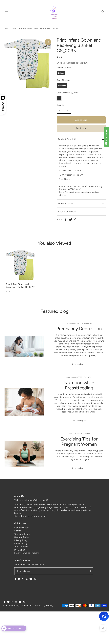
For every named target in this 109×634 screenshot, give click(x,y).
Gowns (13, 28)
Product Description (68, 139)
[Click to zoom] (48, 42)
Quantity (60, 105)
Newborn (62, 86)
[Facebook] (15, 579)
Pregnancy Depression (79, 328)
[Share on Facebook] (66, 219)
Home (6, 28)
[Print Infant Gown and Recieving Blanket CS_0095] (20, 265)
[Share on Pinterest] (75, 219)
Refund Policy (20, 543)
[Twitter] (19, 579)
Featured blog (54, 311)
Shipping (61, 63)
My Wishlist (19, 550)
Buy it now (81, 128)
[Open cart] (102, 11)
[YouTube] (31, 579)
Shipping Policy (21, 537)
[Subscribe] (89, 571)
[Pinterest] (23, 579)
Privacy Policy (21, 540)
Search (17, 530)
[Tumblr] (27, 579)
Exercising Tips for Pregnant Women (79, 441)
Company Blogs (22, 534)
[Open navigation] (6, 11)
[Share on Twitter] (70, 219)
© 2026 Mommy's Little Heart (17, 605)
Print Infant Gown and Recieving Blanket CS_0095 (20, 286)
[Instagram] (35, 579)
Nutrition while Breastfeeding (79, 385)
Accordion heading (67, 211)
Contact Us (106, 135)
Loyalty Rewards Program (26, 553)
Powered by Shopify (43, 605)
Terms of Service (22, 546)
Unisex (61, 73)
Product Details (65, 203)
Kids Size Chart (21, 527)
